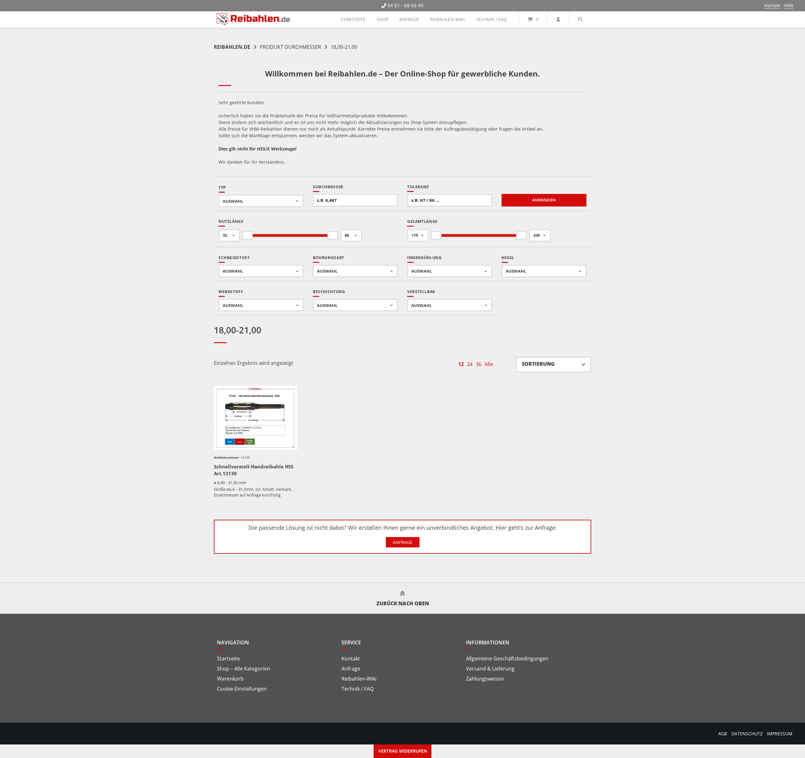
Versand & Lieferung (490, 668)
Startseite (353, 19)
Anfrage (409, 19)
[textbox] (261, 201)
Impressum (779, 734)
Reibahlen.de (232, 46)
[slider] (247, 235)
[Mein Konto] (558, 19)
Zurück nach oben (402, 603)
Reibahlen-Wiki (447, 19)
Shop (382, 19)
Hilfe (788, 5)
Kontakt (772, 5)
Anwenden (544, 200)
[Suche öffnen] (580, 19)
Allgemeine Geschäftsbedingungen (507, 658)
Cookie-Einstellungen (242, 688)
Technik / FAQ (491, 19)
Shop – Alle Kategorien (243, 668)
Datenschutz (747, 734)
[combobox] (261, 201)
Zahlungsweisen (485, 678)
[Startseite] (253, 19)
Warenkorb (230, 678)
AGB (722, 734)
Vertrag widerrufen (402, 751)
